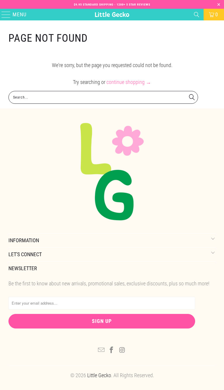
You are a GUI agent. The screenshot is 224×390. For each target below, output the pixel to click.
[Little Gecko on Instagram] (122, 350)
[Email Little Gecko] (101, 350)
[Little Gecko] (112, 14)
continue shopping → (128, 82)
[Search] (196, 14)
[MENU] (3, 14)
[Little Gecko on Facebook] (111, 350)
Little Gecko (99, 375)
